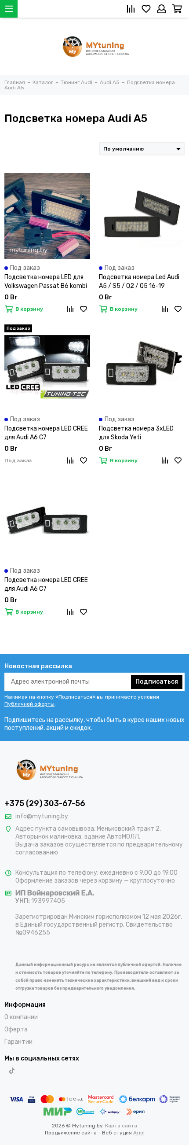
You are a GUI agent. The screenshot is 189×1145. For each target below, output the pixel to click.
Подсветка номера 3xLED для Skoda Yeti (136, 433)
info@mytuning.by (41, 816)
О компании (21, 1017)
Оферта (16, 1029)
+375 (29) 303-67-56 (44, 803)
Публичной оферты (29, 704)
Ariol (139, 1133)
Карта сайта (121, 1126)
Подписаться (156, 681)
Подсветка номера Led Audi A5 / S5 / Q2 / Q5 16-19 (139, 281)
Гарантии (18, 1042)
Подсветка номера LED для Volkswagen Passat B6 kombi (45, 281)
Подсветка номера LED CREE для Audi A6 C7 (46, 433)
